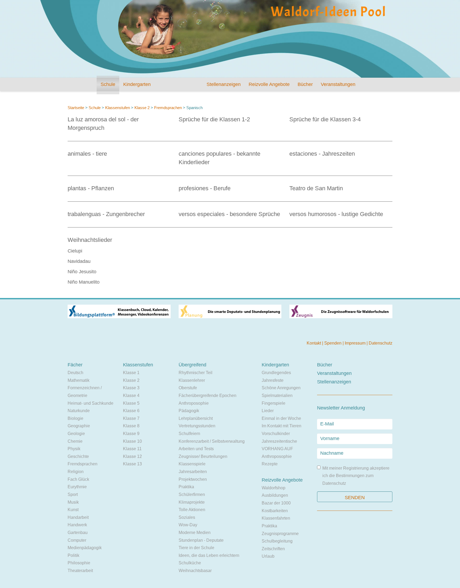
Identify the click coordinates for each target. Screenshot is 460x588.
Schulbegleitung (277, 541)
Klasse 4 (131, 395)
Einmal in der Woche (281, 418)
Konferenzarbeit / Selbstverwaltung (212, 441)
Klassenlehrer (192, 380)
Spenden (333, 343)
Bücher (305, 84)
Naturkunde (79, 410)
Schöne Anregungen (281, 388)
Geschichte (78, 456)
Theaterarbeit (80, 570)
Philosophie (79, 563)
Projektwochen (193, 479)
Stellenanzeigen (224, 84)
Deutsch (75, 372)
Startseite (76, 107)
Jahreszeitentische (279, 441)
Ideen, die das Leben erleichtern (209, 555)
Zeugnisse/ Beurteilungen (203, 456)
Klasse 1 (131, 372)
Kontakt (314, 343)
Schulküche (190, 563)
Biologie (75, 418)
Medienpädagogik (85, 547)
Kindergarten (137, 84)
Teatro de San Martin (316, 188)
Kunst (73, 509)
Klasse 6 (131, 410)
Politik (73, 555)
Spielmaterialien (277, 395)
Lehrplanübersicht (196, 418)
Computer (77, 540)
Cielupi (75, 251)
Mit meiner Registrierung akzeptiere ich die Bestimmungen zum (355, 476)
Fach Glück (78, 479)
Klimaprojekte (192, 502)
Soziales (187, 517)
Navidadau (79, 261)
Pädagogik (189, 410)
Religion (76, 471)
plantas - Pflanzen (91, 188)
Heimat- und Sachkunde (90, 403)
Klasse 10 (132, 441)
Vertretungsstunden (197, 426)
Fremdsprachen (168, 107)
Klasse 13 (132, 464)
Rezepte (270, 464)
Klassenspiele (192, 464)
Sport (73, 494)
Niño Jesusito (82, 271)
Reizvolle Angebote (269, 84)
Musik (73, 502)
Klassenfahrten (276, 518)
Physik (74, 448)
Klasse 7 (131, 418)
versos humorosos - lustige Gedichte (336, 214)
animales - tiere (87, 153)
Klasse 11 (132, 448)
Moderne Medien (195, 532)
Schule (108, 84)
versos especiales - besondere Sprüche (229, 214)
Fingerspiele (273, 403)
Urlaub (268, 556)
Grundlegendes (276, 372)
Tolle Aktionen (192, 509)
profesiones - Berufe (205, 188)
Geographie (79, 426)
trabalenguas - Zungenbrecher (106, 214)
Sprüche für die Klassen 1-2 (214, 119)
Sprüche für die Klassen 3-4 (325, 119)
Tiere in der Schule (196, 547)
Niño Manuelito (84, 282)
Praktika (186, 487)
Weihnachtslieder (90, 240)
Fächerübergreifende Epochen (207, 395)
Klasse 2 (142, 107)
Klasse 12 (132, 456)
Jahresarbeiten (193, 471)
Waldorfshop (273, 488)
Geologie (76, 433)
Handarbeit (78, 517)
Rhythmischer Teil (195, 372)
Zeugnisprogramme (280, 533)
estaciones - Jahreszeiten (322, 153)
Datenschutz (380, 343)
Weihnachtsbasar (195, 570)
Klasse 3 (131, 388)
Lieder (268, 410)
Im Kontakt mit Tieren (281, 426)
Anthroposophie (194, 403)
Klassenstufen (117, 107)
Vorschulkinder (276, 433)
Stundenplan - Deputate (201, 540)
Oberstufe (188, 388)
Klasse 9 (131, 433)
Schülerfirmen (192, 494)
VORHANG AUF (277, 448)
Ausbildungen (275, 495)
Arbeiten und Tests (196, 448)
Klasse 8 (131, 426)
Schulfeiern (189, 433)
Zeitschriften (273, 548)
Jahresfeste (273, 380)
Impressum (356, 343)
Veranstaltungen (338, 84)
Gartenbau (78, 532)
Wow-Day (188, 525)
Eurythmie (77, 487)
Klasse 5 (131, 403)
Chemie (75, 441)
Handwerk (77, 525)
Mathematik (78, 380)
